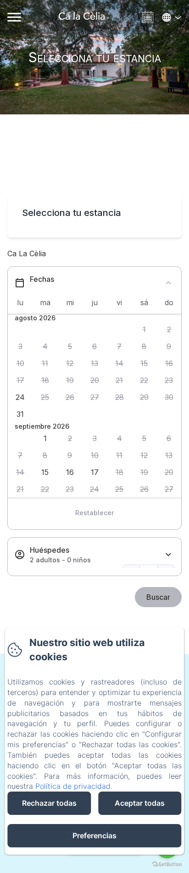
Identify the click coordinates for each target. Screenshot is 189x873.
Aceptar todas (140, 803)
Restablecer (94, 513)
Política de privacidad (73, 786)
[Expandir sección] (168, 554)
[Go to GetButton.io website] (167, 864)
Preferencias (94, 835)
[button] (144, 329)
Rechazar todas (49, 803)
